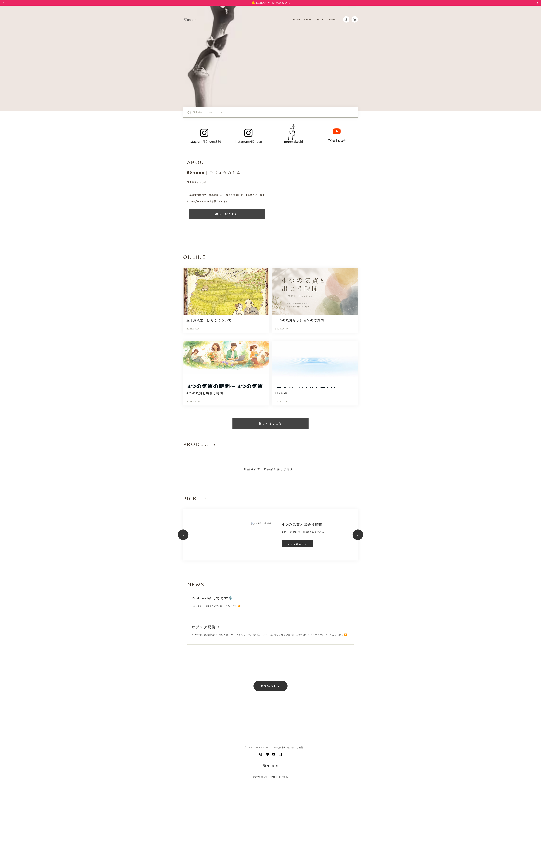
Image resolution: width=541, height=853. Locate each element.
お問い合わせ (270, 686)
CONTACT (333, 19)
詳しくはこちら (226, 214)
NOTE (320, 19)
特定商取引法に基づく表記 (289, 747)
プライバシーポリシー (256, 747)
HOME (296, 19)
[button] (183, 534)
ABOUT (308, 19)
